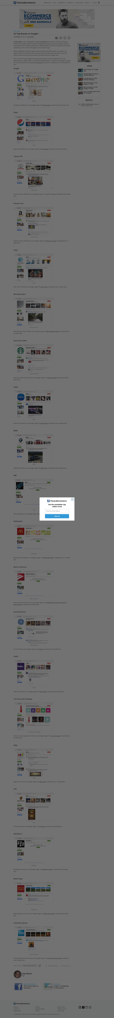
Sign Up (57, 516)
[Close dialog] (72, 499)
